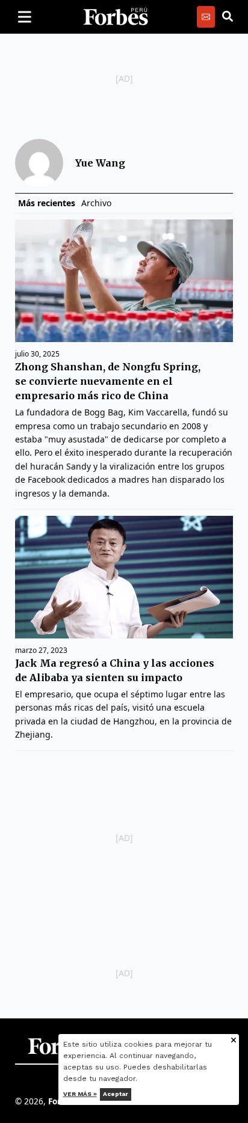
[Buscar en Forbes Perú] (227, 17)
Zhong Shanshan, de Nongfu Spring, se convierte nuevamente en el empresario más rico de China (107, 381)
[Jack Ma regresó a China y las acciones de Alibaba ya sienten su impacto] (124, 577)
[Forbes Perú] (115, 16)
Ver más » (80, 1094)
